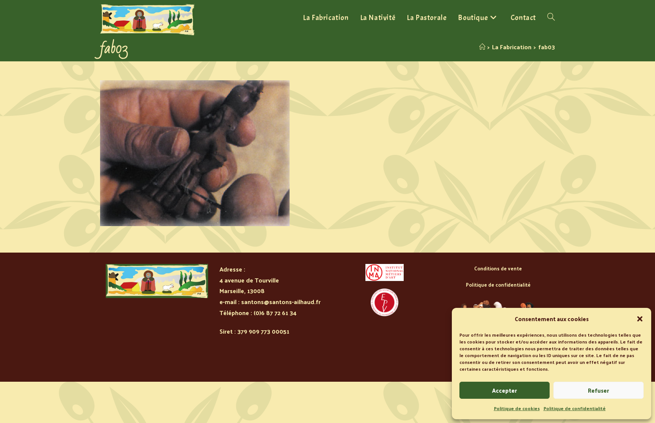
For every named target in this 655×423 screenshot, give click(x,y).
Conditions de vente (498, 268)
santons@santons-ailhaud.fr (281, 301)
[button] (640, 319)
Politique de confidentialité (575, 408)
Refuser (598, 390)
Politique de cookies (517, 408)
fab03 (546, 46)
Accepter (504, 390)
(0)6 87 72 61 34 (275, 312)
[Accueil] (482, 46)
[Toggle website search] (551, 18)
